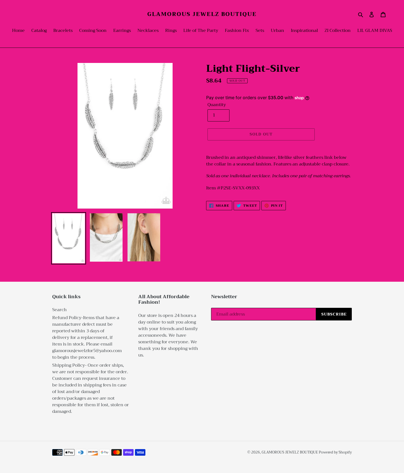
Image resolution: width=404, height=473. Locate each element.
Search (59, 310)
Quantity (216, 104)
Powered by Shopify (335, 452)
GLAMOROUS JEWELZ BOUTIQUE (202, 14)
